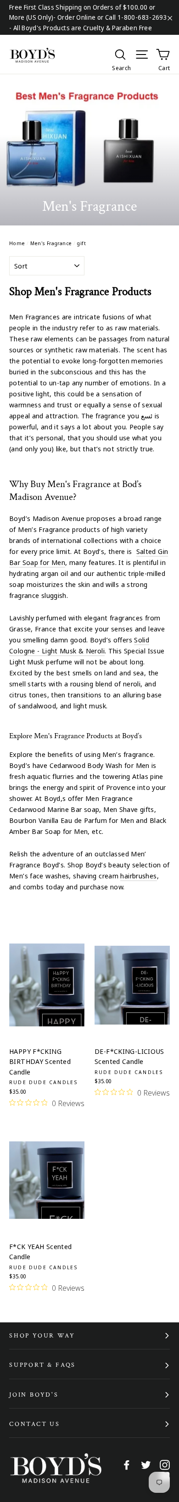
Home (17, 243)
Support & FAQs (42, 1365)
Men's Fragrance (51, 243)
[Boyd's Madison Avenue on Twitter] (146, 1464)
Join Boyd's (34, 1395)
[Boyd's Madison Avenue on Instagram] (165, 1464)
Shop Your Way (42, 1336)
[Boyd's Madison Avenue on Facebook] (127, 1464)
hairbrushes (138, 875)
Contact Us (34, 1424)
